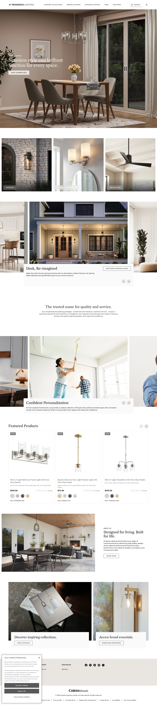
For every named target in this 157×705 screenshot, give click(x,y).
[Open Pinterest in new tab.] (94, 666)
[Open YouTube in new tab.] (99, 666)
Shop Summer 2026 (19, 72)
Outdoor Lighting (92, 4)
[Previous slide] (124, 281)
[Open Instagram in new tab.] (90, 666)
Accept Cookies (22, 685)
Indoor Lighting (74, 4)
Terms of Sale (57, 700)
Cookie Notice (104, 700)
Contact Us (42, 669)
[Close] (39, 657)
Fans (106, 4)
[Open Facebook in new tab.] (86, 666)
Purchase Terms (70, 700)
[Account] (147, 5)
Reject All (22, 691)
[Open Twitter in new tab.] (103, 666)
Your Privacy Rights (130, 700)
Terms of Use (46, 700)
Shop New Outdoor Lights (117, 268)
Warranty (65, 669)
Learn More (111, 556)
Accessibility (116, 700)
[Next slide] (129, 281)
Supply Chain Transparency (87, 700)
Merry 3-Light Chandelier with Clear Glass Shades (125, 480)
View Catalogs (23, 643)
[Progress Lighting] (21, 4)
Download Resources (111, 643)
